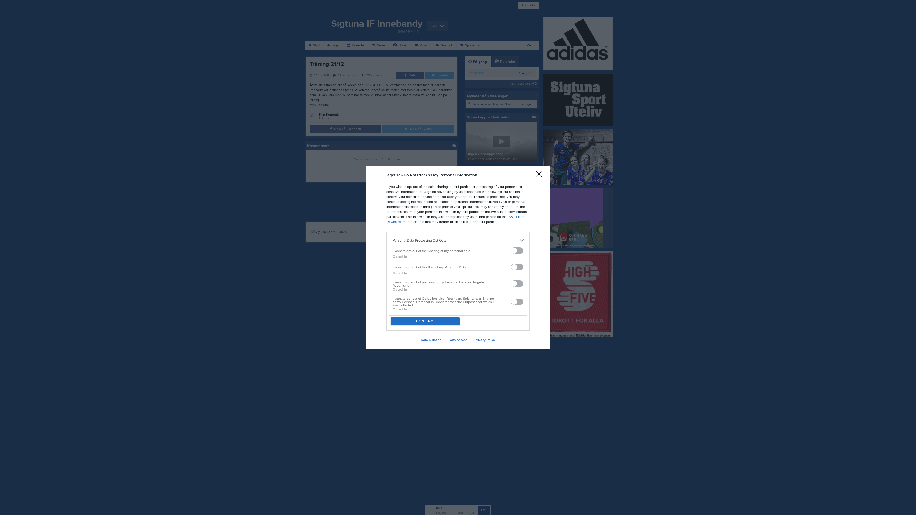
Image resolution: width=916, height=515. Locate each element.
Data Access (458, 340)
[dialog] (458, 257)
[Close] (540, 175)
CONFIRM (425, 321)
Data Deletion (431, 340)
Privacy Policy (485, 340)
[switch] (517, 250)
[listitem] (458, 240)
